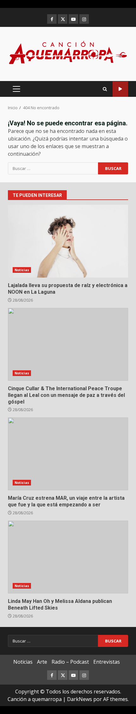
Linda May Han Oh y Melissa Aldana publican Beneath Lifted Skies (68, 557)
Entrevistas (106, 661)
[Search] (105, 89)
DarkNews (79, 699)
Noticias (22, 270)
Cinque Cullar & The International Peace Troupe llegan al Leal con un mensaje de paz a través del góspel (68, 344)
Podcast (120, 89)
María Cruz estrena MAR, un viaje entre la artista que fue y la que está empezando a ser (68, 453)
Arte (42, 661)
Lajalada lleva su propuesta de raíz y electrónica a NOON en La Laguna (68, 241)
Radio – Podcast (70, 661)
